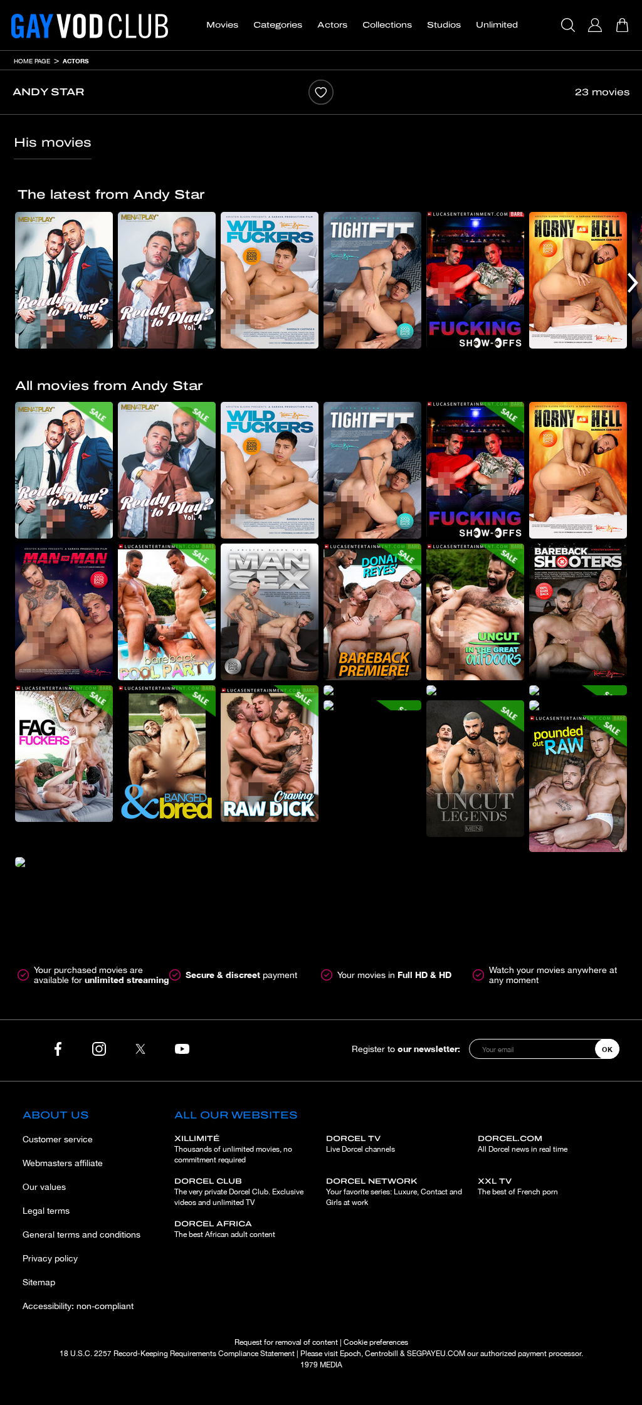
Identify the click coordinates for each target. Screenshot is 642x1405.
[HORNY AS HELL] (578, 280)
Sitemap (39, 1282)
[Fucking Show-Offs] (475, 280)
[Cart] (623, 25)
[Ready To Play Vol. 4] (167, 280)
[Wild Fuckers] (269, 280)
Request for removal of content (286, 1342)
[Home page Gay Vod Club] (89, 25)
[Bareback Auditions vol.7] (578, 690)
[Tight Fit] (372, 280)
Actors (332, 25)
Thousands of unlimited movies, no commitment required (233, 1149)
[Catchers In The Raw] (372, 690)
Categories (277, 25)
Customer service (58, 1139)
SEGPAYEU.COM (436, 1353)
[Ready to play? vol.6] (64, 280)
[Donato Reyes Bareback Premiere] (372, 612)
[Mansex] (269, 612)
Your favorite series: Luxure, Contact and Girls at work (394, 1192)
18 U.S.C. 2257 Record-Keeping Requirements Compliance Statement (177, 1353)
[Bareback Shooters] (578, 612)
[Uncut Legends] (475, 768)
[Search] (569, 25)
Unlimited (497, 25)
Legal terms (46, 1211)
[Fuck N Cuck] (372, 705)
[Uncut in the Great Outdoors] (475, 612)
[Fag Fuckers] (64, 753)
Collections (387, 25)
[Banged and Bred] (167, 753)
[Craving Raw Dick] (269, 753)
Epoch (350, 1353)
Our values (44, 1187)
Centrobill (381, 1353)
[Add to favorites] (321, 92)
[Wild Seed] (64, 862)
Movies (222, 25)
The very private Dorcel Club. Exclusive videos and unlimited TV (238, 1192)
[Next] (633, 283)
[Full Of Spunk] (578, 705)
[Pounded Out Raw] (578, 783)
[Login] (596, 25)
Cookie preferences (376, 1342)
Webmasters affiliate (63, 1163)
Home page (32, 61)
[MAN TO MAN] (64, 612)
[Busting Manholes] (475, 690)
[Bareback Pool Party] (167, 612)
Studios (444, 25)
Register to (406, 1048)
